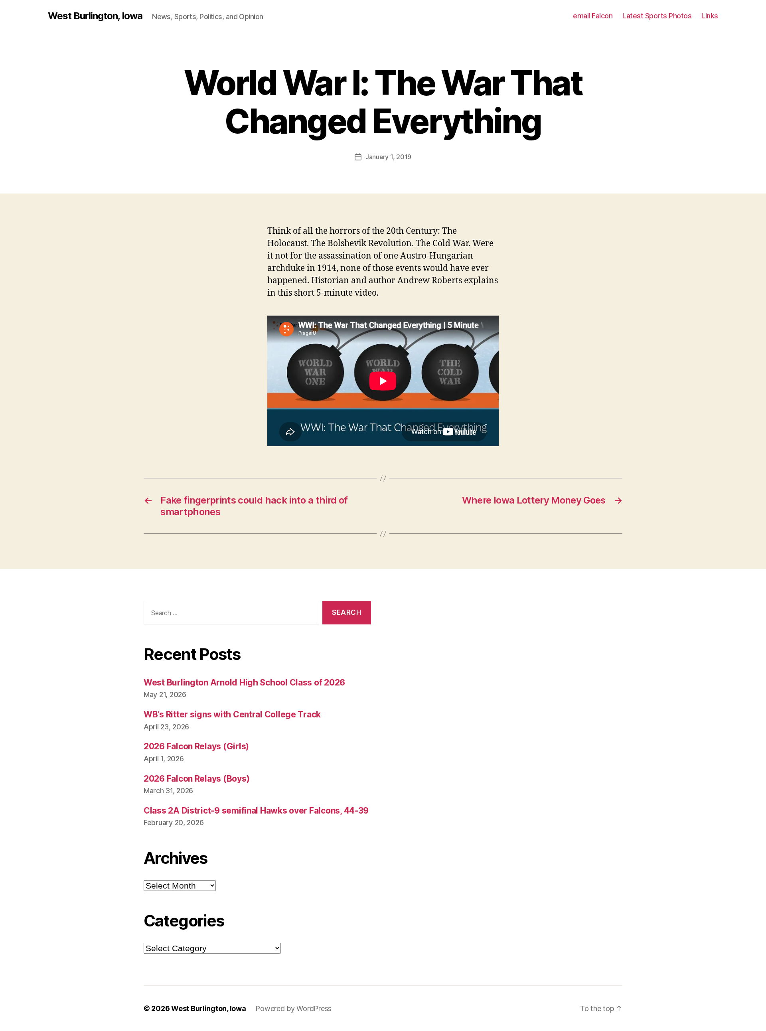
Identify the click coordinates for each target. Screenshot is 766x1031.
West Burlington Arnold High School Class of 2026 (244, 682)
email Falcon (592, 16)
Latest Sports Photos (656, 16)
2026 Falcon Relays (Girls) (196, 746)
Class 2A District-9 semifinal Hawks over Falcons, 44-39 (256, 811)
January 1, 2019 (388, 157)
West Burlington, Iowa (95, 16)
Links (709, 16)
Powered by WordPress (293, 1008)
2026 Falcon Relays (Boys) (196, 779)
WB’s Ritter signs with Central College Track (232, 714)
